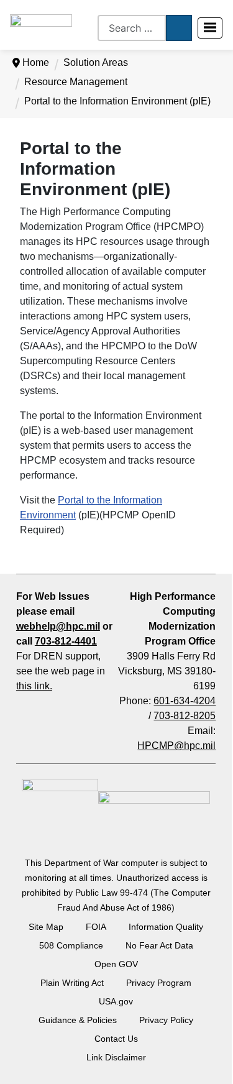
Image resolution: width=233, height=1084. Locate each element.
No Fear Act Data (159, 945)
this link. (34, 686)
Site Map (46, 927)
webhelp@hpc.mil (58, 626)
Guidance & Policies (78, 1020)
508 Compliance (71, 945)
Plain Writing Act (72, 983)
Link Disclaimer (116, 1057)
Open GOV (116, 964)
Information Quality (166, 927)
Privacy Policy (166, 1020)
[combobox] (132, 28)
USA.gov (116, 1001)
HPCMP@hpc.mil (176, 745)
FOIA (96, 927)
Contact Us (116, 1039)
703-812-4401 (66, 641)
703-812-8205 (184, 715)
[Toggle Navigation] (210, 28)
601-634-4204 (184, 701)
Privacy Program (158, 983)
